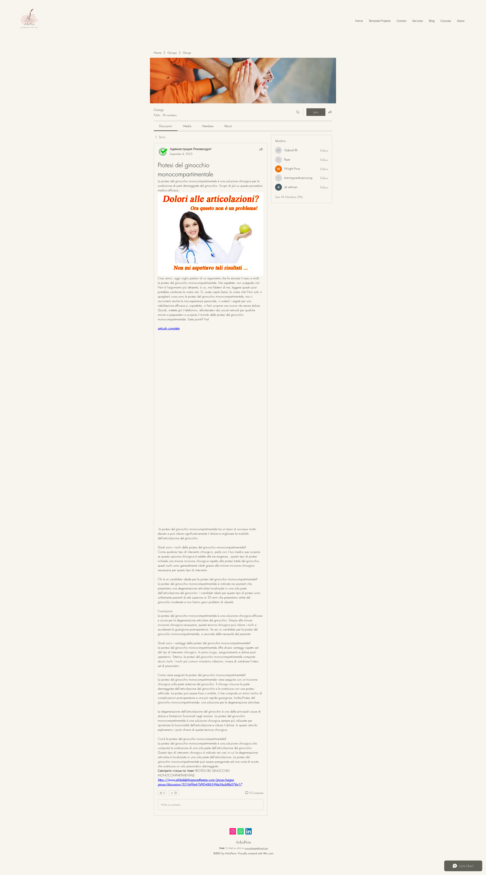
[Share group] (330, 112)
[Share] (261, 149)
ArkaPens (243, 842)
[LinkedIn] (252, 832)
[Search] (298, 112)
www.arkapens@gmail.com (256, 848)
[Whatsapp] (243, 832)
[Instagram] (234, 832)
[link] (165, 126)
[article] (210, 479)
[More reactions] (174, 792)
